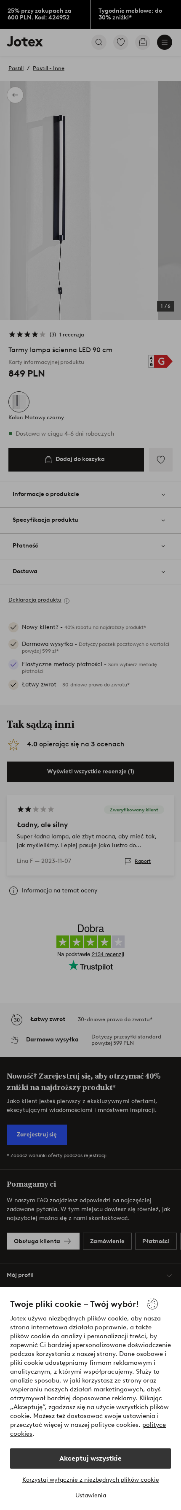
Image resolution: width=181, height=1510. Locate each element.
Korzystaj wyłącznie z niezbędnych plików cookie (90, 1479)
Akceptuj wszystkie (90, 1458)
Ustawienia (90, 1495)
